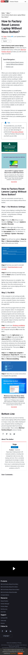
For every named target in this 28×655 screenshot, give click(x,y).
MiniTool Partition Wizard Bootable (9, 592)
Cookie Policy (13, 653)
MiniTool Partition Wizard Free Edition (9, 584)
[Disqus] (14, 494)
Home (3, 13)
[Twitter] (12, 36)
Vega (4, 36)
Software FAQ (4, 618)
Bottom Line (9, 67)
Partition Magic (4, 606)
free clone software (17, 132)
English (5, 41)
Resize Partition (4, 601)
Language (6, 636)
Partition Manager (5, 603)
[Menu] (25, 1)
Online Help (3, 620)
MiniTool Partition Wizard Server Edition (10, 589)
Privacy (19, 643)
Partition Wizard (14, 1)
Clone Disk (3, 611)
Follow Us (15, 447)
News (8, 13)
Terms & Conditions (12, 643)
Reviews (3, 623)
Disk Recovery (4, 609)
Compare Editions (5, 595)
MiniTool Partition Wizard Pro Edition (9, 586)
